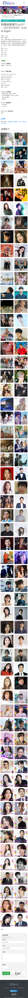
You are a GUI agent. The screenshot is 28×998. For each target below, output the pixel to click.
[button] (7, 139)
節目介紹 (9, 15)
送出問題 (6, 973)
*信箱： (4, 945)
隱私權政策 (20, 988)
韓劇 (4, 123)
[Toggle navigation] (24, 3)
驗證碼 (4, 964)
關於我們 (7, 988)
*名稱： (4, 939)
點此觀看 (3, 118)
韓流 (20, 121)
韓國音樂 (16, 121)
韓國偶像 (10, 121)
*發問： (4, 952)
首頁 (5, 15)
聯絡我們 (13, 988)
